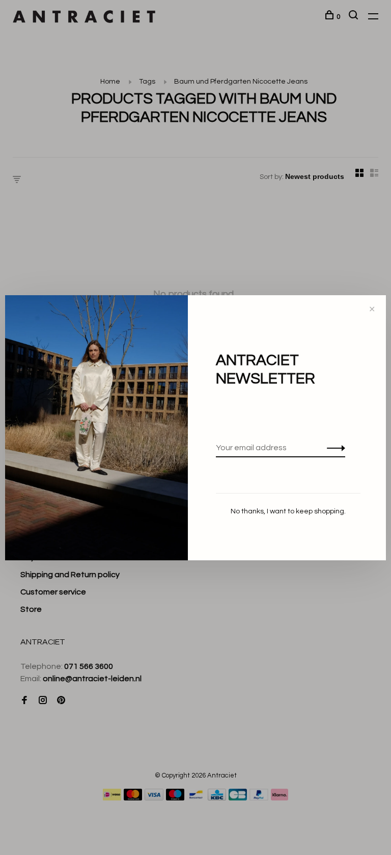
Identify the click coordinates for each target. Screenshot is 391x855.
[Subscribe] (333, 447)
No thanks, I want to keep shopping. (288, 511)
